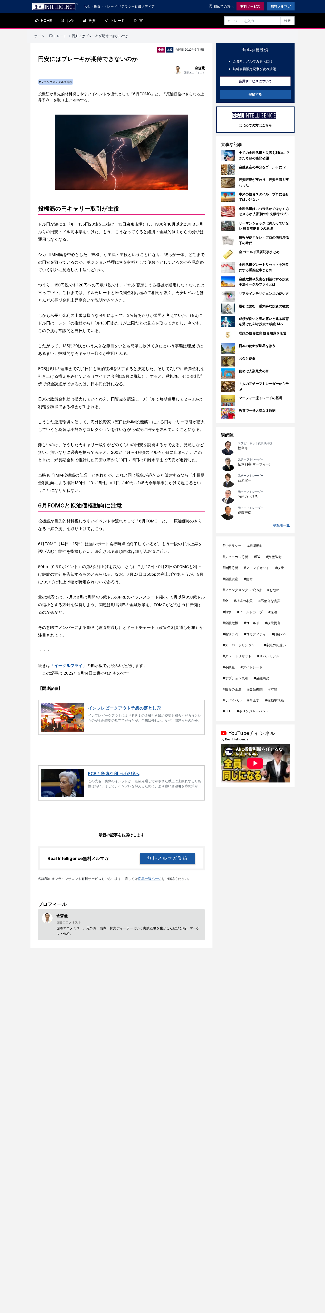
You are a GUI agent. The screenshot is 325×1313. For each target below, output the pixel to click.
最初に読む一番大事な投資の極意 (264, 306)
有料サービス (250, 6)
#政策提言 (273, 623)
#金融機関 (255, 689)
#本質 (272, 689)
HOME (46, 20)
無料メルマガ (281, 6)
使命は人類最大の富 (254, 371)
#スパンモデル (268, 656)
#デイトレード (252, 667)
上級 (169, 49)
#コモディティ (255, 634)
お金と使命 (247, 358)
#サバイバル (232, 700)
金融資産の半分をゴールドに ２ (262, 167)
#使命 (248, 579)
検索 (287, 21)
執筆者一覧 (281, 525)
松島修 (243, 448)
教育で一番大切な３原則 (257, 410)
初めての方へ (224, 6)
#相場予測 (230, 634)
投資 (92, 20)
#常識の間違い (275, 645)
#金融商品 (261, 678)
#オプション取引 (235, 678)
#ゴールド (251, 623)
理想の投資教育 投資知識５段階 (262, 333)
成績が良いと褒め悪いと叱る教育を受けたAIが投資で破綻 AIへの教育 (264, 324)
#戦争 (227, 612)
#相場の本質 (243, 601)
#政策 (279, 568)
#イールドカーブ (250, 612)
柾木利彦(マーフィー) (254, 464)
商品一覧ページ (149, 879)
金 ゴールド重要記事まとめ (259, 252)
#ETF (227, 711)
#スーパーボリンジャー (240, 645)
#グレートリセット (237, 656)
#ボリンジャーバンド (253, 711)
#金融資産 (230, 579)
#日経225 (279, 634)
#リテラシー (232, 546)
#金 (225, 601)
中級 (161, 49)
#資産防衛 (273, 557)
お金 (70, 20)
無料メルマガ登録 (167, 858)
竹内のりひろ (248, 496)
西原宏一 (244, 480)
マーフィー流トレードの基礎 (260, 398)
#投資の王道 (232, 689)
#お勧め (273, 590)
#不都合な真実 (269, 601)
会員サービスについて (255, 81)
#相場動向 (255, 546)
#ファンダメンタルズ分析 (242, 590)
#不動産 (229, 667)
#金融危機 (230, 623)
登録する (255, 94)
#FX (257, 557)
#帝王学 (253, 700)
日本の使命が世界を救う (257, 346)
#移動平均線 (274, 700)
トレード (117, 20)
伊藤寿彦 (244, 513)
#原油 (272, 612)
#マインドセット (256, 568)
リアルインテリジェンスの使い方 (264, 293)
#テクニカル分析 (235, 557)
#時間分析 (230, 568)
